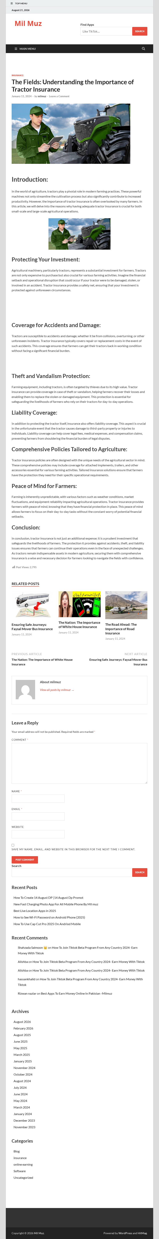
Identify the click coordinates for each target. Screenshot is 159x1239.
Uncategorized (23, 1177)
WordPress (125, 1233)
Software (20, 1171)
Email (17, 809)
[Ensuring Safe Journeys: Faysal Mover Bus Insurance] (33, 620)
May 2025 (20, 1048)
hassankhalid (26, 979)
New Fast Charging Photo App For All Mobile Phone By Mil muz (56, 904)
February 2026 (23, 1028)
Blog (17, 1151)
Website (18, 826)
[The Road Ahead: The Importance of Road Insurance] (126, 620)
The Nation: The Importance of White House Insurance (79, 624)
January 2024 (23, 1114)
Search (139, 31)
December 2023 (24, 1120)
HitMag (142, 1233)
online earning (23, 1164)
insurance (18, 75)
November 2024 (24, 1068)
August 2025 (22, 1035)
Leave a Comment (59, 96)
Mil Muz (28, 23)
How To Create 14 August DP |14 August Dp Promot (48, 897)
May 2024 (20, 1100)
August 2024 (22, 1081)
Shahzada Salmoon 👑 (32, 947)
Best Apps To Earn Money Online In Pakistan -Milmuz (76, 993)
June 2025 (21, 1041)
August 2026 (22, 1021)
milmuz (42, 96)
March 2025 (22, 1054)
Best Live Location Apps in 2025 (35, 910)
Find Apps (87, 24)
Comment (20, 739)
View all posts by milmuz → (57, 690)
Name (17, 791)
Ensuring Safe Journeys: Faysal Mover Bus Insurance (32, 627)
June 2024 (21, 1094)
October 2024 (23, 1074)
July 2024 (20, 1087)
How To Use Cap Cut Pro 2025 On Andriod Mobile (47, 924)
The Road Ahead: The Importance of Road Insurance (121, 628)
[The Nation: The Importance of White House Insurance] (80, 618)
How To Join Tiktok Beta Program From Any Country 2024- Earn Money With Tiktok (89, 961)
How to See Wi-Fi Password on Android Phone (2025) (49, 917)
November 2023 (24, 1127)
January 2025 (23, 1061)
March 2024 (22, 1107)
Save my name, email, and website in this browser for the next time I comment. (73, 849)
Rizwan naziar (27, 993)
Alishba (23, 961)
